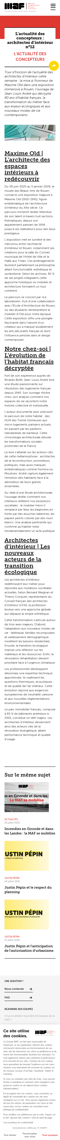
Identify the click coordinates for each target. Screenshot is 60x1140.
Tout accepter (50, 1135)
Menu (53, 10)
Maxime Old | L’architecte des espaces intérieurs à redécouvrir (27, 166)
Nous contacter (14, 989)
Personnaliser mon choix (30, 1135)
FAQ (7, 997)
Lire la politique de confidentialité (18, 1122)
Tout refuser (10, 1135)
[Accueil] (22, 7)
